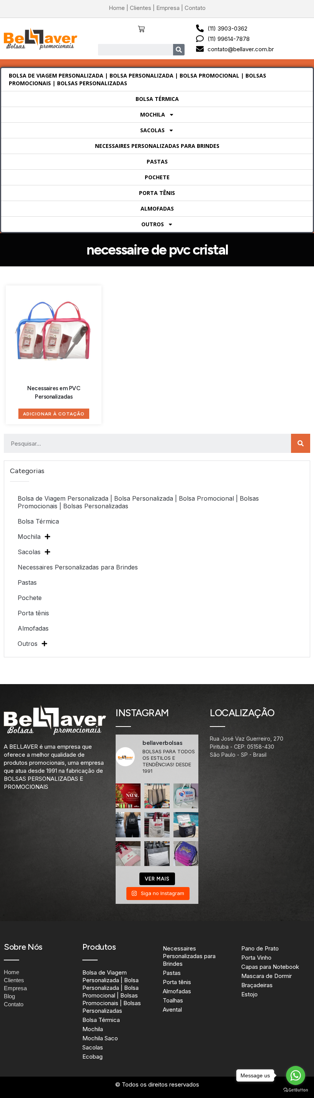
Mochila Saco (100, 1038)
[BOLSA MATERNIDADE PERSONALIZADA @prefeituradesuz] (185, 795)
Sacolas (152, 130)
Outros (152, 224)
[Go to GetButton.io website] (295, 1090)
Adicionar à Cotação (54, 414)
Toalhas (173, 1000)
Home (117, 7)
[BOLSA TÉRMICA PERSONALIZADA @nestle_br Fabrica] (185, 824)
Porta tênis (157, 192)
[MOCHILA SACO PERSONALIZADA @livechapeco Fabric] (128, 824)
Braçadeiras (257, 985)
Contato (195, 7)
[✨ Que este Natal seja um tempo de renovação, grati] (128, 795)
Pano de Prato (260, 948)
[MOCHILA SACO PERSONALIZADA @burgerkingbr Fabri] (185, 853)
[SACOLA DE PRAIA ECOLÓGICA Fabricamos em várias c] (156, 795)
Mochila (152, 114)
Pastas (157, 161)
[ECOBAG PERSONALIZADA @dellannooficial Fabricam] (156, 853)
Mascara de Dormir (266, 976)
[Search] (179, 49)
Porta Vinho (256, 957)
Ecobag (92, 1056)
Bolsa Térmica (157, 98)
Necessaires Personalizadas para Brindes (157, 145)
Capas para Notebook (270, 966)
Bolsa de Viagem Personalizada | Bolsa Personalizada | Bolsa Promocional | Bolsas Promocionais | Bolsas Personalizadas (137, 79)
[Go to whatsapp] (295, 1075)
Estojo (249, 994)
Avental (172, 1009)
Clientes (140, 7)
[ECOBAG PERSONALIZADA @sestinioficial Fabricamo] (156, 824)
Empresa (168, 7)
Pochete (157, 177)
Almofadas (157, 208)
